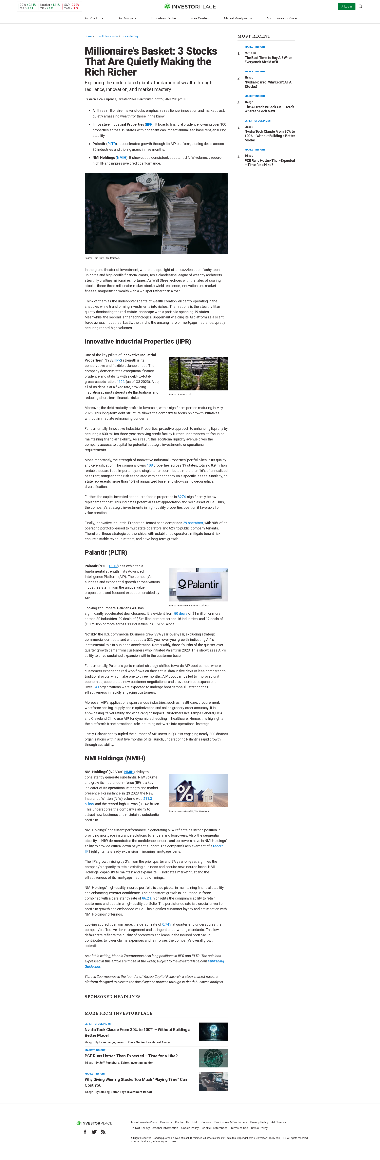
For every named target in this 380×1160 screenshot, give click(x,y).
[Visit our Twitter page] (94, 1132)
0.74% (167, 924)
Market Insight (95, 1050)
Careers (206, 1122)
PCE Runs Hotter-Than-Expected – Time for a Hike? (131, 1056)
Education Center (163, 18)
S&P (67, 4)
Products (166, 1122)
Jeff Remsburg (109, 1062)
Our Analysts (127, 18)
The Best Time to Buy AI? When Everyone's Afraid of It (268, 60)
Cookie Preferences (214, 1128)
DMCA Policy (259, 1128)
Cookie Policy (190, 1128)
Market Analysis (236, 18)
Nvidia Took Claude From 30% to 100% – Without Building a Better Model (270, 135)
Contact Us (182, 1122)
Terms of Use (239, 1128)
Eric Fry (104, 1092)
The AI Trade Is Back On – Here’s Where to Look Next (269, 109)
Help (195, 1122)
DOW (23, 4)
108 (150, 465)
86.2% (146, 898)
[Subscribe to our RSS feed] (103, 1132)
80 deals (180, 613)
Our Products (93, 18)
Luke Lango (107, 1042)
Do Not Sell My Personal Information (154, 1128)
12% (122, 382)
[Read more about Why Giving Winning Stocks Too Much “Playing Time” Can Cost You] (213, 1081)
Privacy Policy (259, 1122)
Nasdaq (45, 4)
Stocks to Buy (129, 36)
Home (88, 36)
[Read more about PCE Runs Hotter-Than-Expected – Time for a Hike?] (213, 1058)
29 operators (193, 523)
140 (96, 687)
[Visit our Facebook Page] (85, 1132)
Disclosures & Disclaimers (231, 1122)
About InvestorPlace (282, 18)
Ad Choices (278, 1122)
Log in (348, 6)
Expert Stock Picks (106, 36)
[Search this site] (360, 6)
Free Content (200, 18)
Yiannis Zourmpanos (102, 99)
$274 (182, 497)
